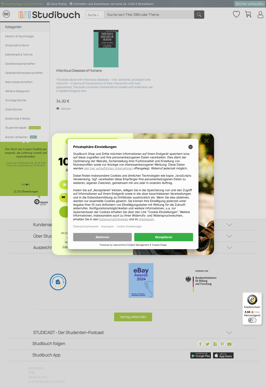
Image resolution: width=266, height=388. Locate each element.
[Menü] (259, 294)
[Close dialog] (206, 141)
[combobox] (66, 197)
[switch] (252, 320)
